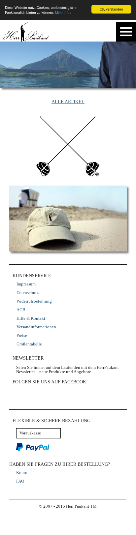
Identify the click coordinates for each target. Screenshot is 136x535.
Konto (21, 472)
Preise (22, 335)
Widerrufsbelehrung (34, 301)
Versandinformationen (36, 327)
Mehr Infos (63, 12)
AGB (21, 310)
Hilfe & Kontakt (31, 318)
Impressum (26, 284)
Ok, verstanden (111, 9)
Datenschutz (28, 292)
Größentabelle (29, 344)
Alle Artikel (68, 101)
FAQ (20, 481)
